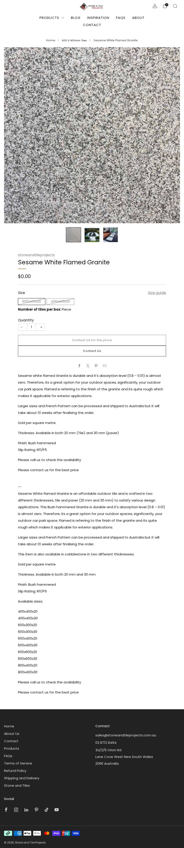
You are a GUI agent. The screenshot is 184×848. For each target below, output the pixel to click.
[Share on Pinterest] (96, 365)
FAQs (120, 17)
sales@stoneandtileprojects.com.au (125, 735)
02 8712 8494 (105, 742)
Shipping (47, 282)
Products (49, 17)
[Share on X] (87, 365)
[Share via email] (104, 365)
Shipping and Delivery (21, 778)
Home (50, 40)
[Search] (175, 6)
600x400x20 (31, 301)
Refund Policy (15, 770)
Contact (92, 24)
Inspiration (98, 17)
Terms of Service (18, 763)
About (138, 17)
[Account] (155, 6)
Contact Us (92, 351)
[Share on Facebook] (79, 365)
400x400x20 (60, 301)
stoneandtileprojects (36, 255)
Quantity (26, 320)
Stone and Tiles (17, 785)
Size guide (157, 292)
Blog (76, 17)
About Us (11, 733)
